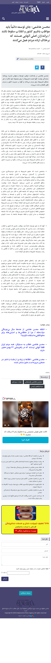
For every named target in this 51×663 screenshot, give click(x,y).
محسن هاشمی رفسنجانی (33, 382)
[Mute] (8, 425)
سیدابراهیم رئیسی (37, 386)
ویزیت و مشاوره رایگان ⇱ (25, 531)
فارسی (47, 2)
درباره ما (21, 2)
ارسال (5, 579)
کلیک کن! (26, 440)
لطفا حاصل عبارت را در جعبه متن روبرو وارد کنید (33, 569)
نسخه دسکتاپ (25, 593)
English (38, 2)
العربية (43, 2)
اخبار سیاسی (46, 49)
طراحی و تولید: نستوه (24, 616)
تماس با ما (26, 2)
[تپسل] (3, 398)
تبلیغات (17, 2)
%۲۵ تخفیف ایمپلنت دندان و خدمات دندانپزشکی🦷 (25, 523)
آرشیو (13, 2)
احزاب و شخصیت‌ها (34, 49)
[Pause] (5, 425)
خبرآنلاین (25, 9)
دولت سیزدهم (17, 382)
